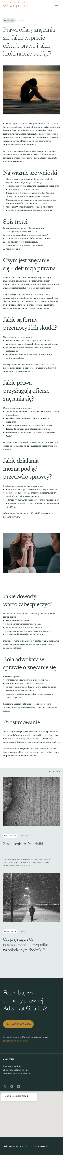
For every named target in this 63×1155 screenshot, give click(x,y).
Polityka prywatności (39, 1146)
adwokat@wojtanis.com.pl (15, 1040)
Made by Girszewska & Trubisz (15, 1146)
